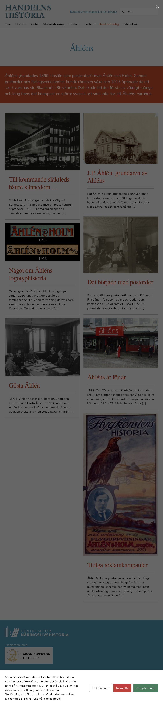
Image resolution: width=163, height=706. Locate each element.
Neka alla (122, 688)
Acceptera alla (145, 688)
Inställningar (100, 688)
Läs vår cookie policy (47, 699)
